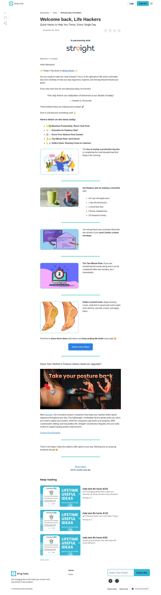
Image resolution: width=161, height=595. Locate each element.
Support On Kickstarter (50, 433)
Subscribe (143, 3)
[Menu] (151, 3)
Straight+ (49, 415)
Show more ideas (80, 347)
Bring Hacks (44, 13)
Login (131, 3)
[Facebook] (110, 581)
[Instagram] (117, 581)
